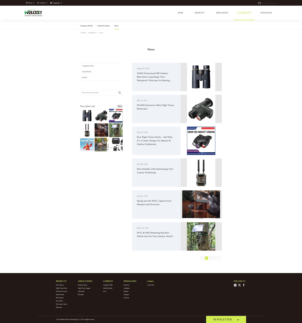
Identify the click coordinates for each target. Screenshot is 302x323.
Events (84, 77)
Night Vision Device (61, 288)
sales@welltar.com (269, 3)
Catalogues (127, 288)
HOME (83, 33)
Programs (126, 294)
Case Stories (86, 72)
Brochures (126, 285)
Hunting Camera (82, 285)
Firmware (126, 298)
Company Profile (86, 26)
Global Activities (103, 26)
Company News (88, 66)
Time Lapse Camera (61, 304)
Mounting (81, 294)
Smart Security (60, 294)
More (120, 106)
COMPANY (92, 33)
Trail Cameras (60, 285)
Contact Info (150, 285)
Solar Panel (81, 291)
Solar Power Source (61, 291)
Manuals (126, 291)
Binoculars (59, 307)
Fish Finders (59, 301)
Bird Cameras (60, 298)
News (116, 26)
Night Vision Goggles (84, 288)
